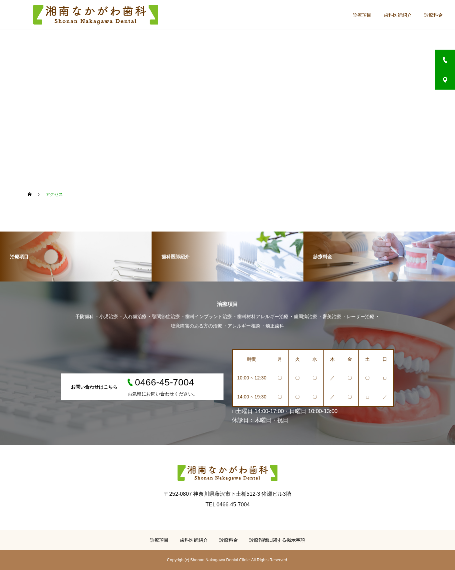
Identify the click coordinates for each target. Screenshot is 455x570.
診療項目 (362, 15)
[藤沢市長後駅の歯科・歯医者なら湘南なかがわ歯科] (95, 15)
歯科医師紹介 (398, 15)
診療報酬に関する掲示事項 (277, 540)
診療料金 (433, 15)
